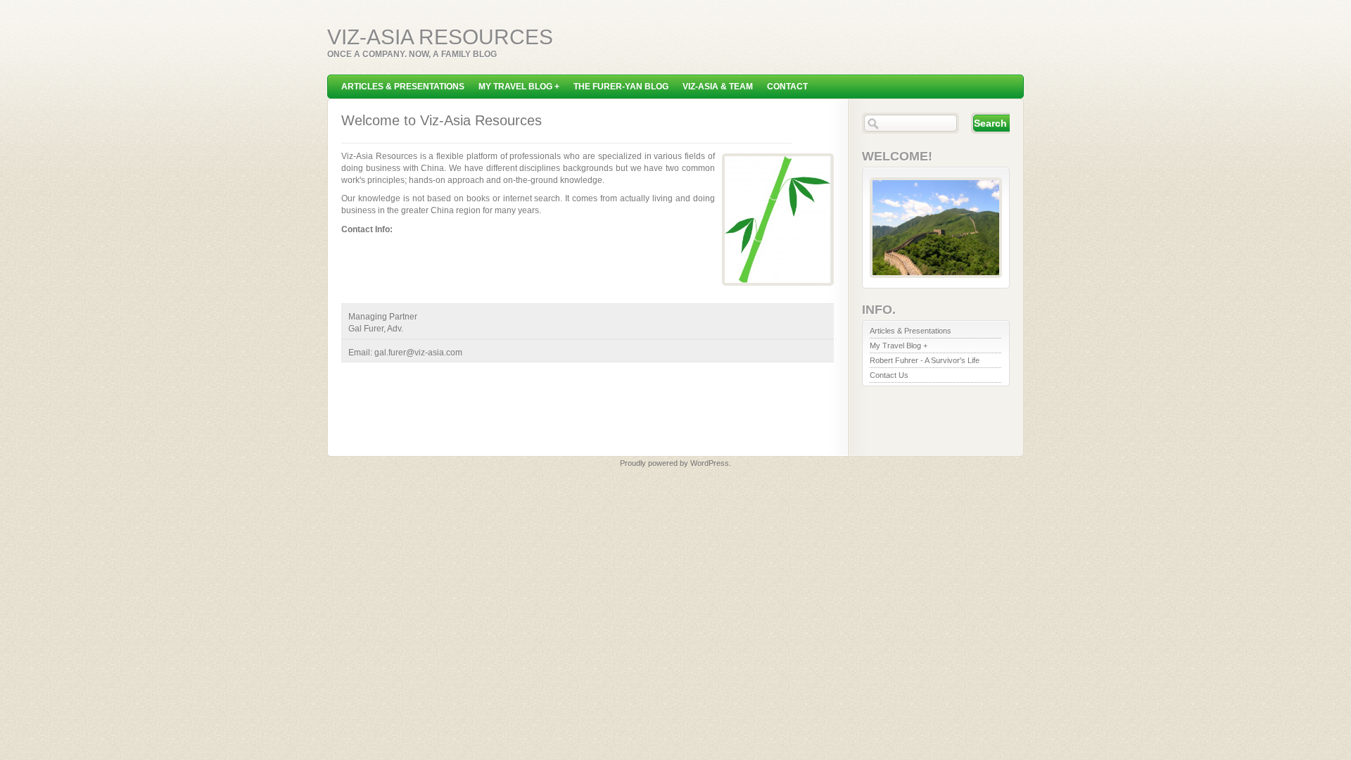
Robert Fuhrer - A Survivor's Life (924, 360)
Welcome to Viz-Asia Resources (441, 120)
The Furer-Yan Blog (620, 86)
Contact (787, 86)
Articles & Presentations (402, 86)
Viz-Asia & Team (718, 86)
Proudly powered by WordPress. (675, 463)
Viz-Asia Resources (440, 37)
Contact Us (889, 375)
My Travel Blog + (518, 86)
